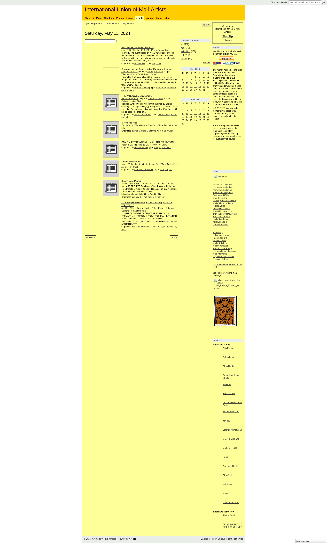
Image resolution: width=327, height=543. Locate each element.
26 (183, 90)
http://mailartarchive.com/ (224, 251)
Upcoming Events (93, 23)
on (122, 90)
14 (191, 83)
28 (191, 90)
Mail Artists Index (220, 243)
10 (204, 80)
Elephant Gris (229, 393)
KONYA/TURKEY (161, 145)
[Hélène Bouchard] (217, 414)
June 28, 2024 (144, 145)
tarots (124, 229)
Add (208, 24)
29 (195, 90)
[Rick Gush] (217, 478)
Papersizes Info (220, 238)
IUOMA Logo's (219, 240)
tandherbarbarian (231, 502)
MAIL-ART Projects (221, 216)
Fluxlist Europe (220, 206)
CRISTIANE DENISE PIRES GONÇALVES (232, 525)
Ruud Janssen (109, 539)
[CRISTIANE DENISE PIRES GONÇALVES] (217, 527)
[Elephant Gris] (217, 396)
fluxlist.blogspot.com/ (222, 211)
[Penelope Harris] (217, 469)
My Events (128, 23)
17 (204, 83)
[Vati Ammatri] (217, 487)
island (131, 90)
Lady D (137, 197)
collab (158, 63)
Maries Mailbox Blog (222, 248)
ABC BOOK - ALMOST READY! (137, 47)
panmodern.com (220, 224)
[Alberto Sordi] (217, 518)
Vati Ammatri (228, 484)
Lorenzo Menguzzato (232, 430)
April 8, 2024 (127, 184)
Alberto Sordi (229, 515)
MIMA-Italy (218, 232)
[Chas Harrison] (217, 369)
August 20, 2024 (150, 184)
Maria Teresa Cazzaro (144, 131)
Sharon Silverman (142, 114)
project (124, 117)
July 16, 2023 (127, 50)
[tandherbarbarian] (217, 505)
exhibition (171, 87)
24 (204, 86)
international (164, 114)
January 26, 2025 (155, 71)
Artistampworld (220, 222)
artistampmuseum (221, 235)
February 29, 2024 (129, 125)
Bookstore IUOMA (221, 195)
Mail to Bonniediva (159, 50)
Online (170, 184)
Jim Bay (226, 421)
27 (187, 90)
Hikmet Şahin (140, 147)
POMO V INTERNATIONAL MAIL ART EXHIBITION (147, 142)
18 (208, 83)
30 (200, 90)
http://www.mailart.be (222, 190)
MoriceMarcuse (141, 87)
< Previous (90, 237)
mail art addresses (221, 219)
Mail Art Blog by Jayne (223, 203)
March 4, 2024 (128, 145)
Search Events (117, 41)
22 (195, 86)
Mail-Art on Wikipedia (223, 192)
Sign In (283, 2)
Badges (204, 539)
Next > (174, 237)
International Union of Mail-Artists (125, 9)
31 (204, 90)
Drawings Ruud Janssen (224, 200)
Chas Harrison (229, 366)
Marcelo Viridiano (231, 439)
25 (208, 86)
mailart (174, 114)
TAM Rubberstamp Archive (225, 214)
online (151, 197)
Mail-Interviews (220, 254)
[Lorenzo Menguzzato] (217, 433)
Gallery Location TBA (131, 101)
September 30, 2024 (154, 164)
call (171, 131)
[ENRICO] (217, 387)
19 (183, 86)
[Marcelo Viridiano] (217, 442)
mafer (225, 493)
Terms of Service (235, 539)
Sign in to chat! (303, 541)
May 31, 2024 (150, 208)
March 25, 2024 (128, 164)
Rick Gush (227, 475)
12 (183, 83)
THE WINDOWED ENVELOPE (136, 96)
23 (200, 86)
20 (187, 86)
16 (200, 83)
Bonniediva (139, 63)
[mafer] (217, 496)
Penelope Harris (230, 466)
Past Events (112, 23)
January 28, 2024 (129, 71)
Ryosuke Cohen (220, 259)
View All (206, 62)
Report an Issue (218, 539)
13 (187, 83)
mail (164, 131)
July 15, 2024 (143, 50)
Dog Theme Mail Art (131, 181)
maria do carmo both (143, 169)
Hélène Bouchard (231, 411)
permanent (161, 87)
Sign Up (274, 2)
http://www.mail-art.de (223, 187)
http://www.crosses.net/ (223, 256)
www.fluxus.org (220, 198)
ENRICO (227, 384)
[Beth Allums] (217, 360)
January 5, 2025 (155, 98)
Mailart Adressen (220, 246)
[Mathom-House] (217, 451)
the (126, 90)
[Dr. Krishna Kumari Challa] (217, 378)
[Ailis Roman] (217, 351)
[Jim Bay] (217, 424)
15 (195, 83)
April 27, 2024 (127, 208)
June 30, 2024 (154, 125)
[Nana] (217, 460)
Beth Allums (228, 357)
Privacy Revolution (221, 208)
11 (208, 80)
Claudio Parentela (142, 227)
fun (153, 63)
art (168, 131)
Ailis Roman (228, 348)
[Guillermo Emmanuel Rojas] (217, 405)
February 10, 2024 (129, 98)
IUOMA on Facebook (222, 185)
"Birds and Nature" (131, 161)
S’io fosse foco (129, 122)
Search (323, 2)
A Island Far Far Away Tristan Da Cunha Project (146, 69)
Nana (225, 457)
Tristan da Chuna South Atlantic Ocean (139, 74)
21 (191, 86)
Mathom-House (230, 448)
